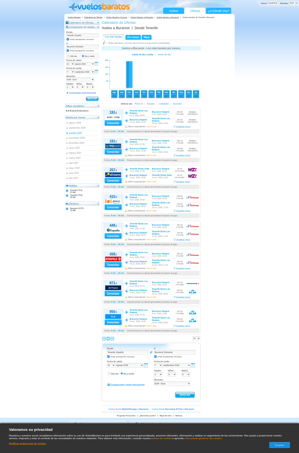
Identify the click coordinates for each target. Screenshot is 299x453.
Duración (177, 104)
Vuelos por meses (75, 117)
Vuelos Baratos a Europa (116, 17)
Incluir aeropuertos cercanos (82, 39)
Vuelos (173, 11)
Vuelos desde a (128, 409)
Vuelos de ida (164, 54)
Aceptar (280, 445)
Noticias (178, 416)
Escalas (151, 104)
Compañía (164, 104)
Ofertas (195, 11)
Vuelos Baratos (74, 17)
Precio (138, 104)
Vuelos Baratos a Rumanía (141, 17)
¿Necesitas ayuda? (147, 416)
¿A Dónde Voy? (218, 11)
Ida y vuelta (89, 56)
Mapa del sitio (165, 416)
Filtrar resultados (75, 105)
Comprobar (113, 123)
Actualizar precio (183, 126)
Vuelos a (116, 28)
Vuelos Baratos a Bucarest (167, 17)
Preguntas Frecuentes (126, 416)
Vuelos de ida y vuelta (142, 54)
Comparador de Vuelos (81, 26)
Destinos (74, 203)
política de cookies (161, 438)
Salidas (73, 185)
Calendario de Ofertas (93, 17)
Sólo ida (73, 56)
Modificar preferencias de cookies (27, 443)
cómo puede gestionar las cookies (203, 438)
